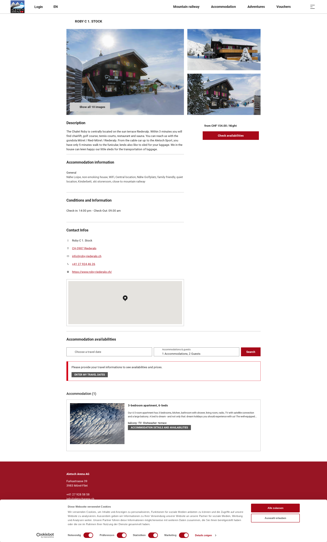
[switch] (122, 535)
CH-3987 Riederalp (84, 248)
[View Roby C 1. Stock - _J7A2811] (224, 49)
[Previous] (69, 21)
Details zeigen (203, 535)
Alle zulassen (275, 508)
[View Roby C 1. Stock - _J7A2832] (125, 72)
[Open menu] (312, 6)
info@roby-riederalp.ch (86, 256)
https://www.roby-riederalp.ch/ (92, 272)
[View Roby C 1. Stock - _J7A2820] (224, 94)
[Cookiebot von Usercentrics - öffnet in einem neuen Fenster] (45, 535)
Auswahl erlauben (275, 518)
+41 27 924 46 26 (83, 264)
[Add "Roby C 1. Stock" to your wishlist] (257, 21)
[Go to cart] (304, 6)
